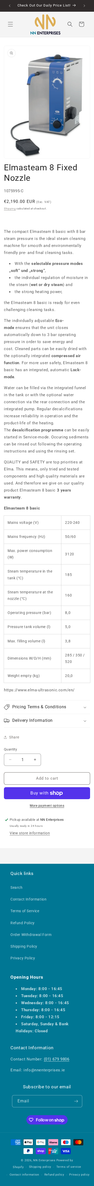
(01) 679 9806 (56, 1059)
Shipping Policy (23, 946)
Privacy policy (79, 1174)
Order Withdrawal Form (31, 935)
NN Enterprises (44, 1160)
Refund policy (54, 1174)
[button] (10, 24)
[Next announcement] (84, 5)
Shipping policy (40, 1167)
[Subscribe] (76, 1101)
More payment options (47, 806)
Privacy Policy (22, 958)
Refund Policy (22, 923)
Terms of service (68, 1167)
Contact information (24, 1174)
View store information (30, 833)
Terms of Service (24, 911)
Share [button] (14, 737)
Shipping (10, 208)
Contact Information (28, 899)
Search (16, 887)
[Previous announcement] (9, 5)
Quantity (10, 749)
